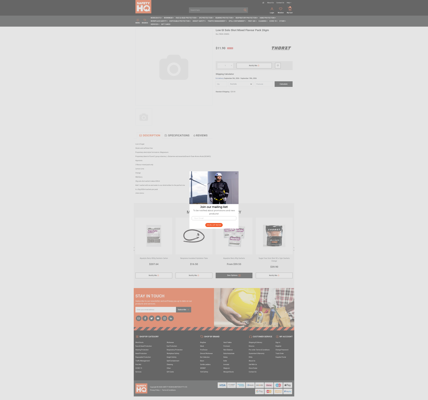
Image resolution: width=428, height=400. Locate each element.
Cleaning (262, 21)
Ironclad (226, 364)
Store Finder (253, 368)
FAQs (250, 357)
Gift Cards (165, 24)
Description (151, 135)
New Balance (228, 350)
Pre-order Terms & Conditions (259, 350)
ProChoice (203, 350)
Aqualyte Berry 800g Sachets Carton (154, 258)
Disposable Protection (179, 21)
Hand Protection (267, 18)
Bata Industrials (228, 353)
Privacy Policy (155, 390)
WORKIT (203, 368)
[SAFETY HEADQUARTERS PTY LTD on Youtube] (158, 318)
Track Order (280, 353)
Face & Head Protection (186, 18)
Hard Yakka (227, 342)
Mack (202, 346)
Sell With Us (253, 364)
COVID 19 (273, 21)
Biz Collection (205, 357)
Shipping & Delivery (255, 342)
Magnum (226, 368)
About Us (270, 3)
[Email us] (138, 318)
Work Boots (156, 18)
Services (154, 24)
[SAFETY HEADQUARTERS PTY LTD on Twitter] (151, 318)
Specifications (178, 135)
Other (282, 21)
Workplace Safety (159, 21)
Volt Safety (204, 372)
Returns (251, 346)
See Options (232, 275)
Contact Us (280, 3)
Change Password (282, 350)
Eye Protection (206, 18)
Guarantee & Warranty (256, 353)
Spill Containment (237, 21)
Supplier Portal (281, 357)
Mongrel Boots (228, 372)
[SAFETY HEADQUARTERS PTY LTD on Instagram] (164, 318)
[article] (154, 249)
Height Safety (199, 21)
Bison (202, 361)
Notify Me (253, 65)
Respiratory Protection (246, 18)
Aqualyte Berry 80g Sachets (234, 258)
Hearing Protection (224, 18)
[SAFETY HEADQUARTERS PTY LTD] (143, 6)
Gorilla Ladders (205, 364)
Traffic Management (217, 21)
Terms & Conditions (169, 390)
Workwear (168, 18)
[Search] (245, 10)
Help (288, 3)
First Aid (252, 21)
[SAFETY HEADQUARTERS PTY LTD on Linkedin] (171, 318)
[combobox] (216, 10)
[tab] (149, 135)
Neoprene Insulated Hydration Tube (194, 258)
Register (278, 346)
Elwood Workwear (206, 353)
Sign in (278, 342)
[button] (278, 65)
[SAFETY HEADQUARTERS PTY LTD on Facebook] (145, 318)
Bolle (225, 361)
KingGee (203, 342)
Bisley (225, 357)
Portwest (226, 346)
